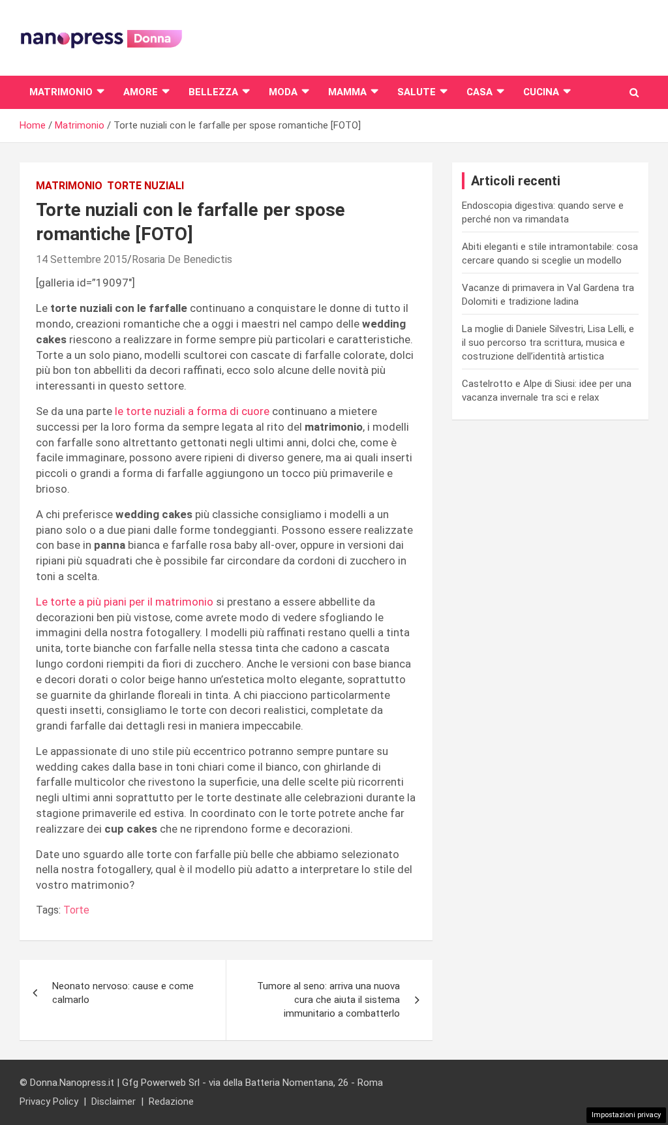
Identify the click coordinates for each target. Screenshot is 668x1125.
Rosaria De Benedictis (182, 259)
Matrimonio (61, 92)
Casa (479, 92)
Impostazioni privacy (626, 1115)
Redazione (171, 1101)
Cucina (541, 92)
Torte (76, 910)
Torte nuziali (145, 185)
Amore (140, 92)
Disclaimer (113, 1101)
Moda (283, 92)
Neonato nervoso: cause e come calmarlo (123, 993)
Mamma (347, 92)
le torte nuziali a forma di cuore (190, 411)
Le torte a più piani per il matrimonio (126, 601)
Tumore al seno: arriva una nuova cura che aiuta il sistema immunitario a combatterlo (328, 999)
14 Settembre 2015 (81, 259)
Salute (416, 92)
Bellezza (213, 92)
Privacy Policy (49, 1101)
